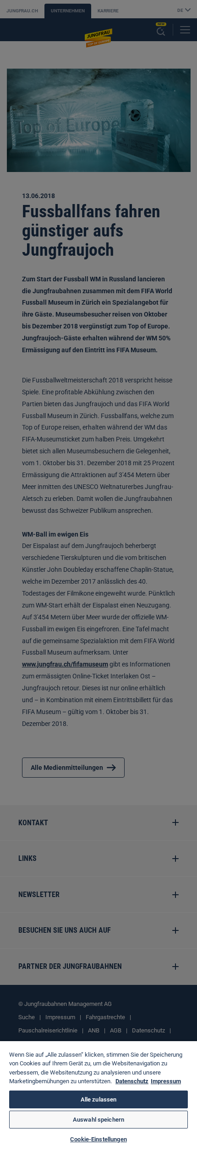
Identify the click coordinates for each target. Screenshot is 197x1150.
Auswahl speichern (98, 1119)
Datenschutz (131, 1081)
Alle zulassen (99, 1099)
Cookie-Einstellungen (98, 1139)
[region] (98, 1095)
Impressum (166, 1081)
